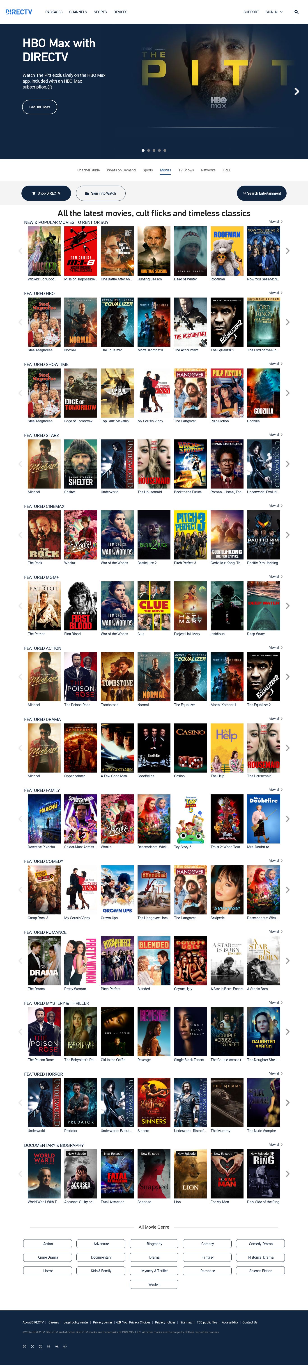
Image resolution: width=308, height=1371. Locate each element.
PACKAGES (53, 11)
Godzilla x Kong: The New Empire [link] (236, 562)
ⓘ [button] (50, 87)
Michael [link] (34, 491)
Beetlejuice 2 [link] (147, 562)
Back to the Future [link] (188, 491)
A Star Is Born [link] (257, 988)
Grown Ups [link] (109, 917)
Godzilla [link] (253, 420)
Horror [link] (48, 1270)
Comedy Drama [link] (261, 1243)
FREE (227, 170)
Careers (53, 1322)
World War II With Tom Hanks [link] (50, 1201)
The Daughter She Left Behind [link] (270, 1059)
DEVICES (120, 11)
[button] (296, 12)
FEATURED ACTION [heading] (42, 648)
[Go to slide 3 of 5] (154, 150)
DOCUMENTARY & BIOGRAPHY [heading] (54, 1145)
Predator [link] (70, 1130)
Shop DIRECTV (49, 193)
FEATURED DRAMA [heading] (42, 719)
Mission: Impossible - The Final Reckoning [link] (96, 279)
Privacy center (102, 1322)
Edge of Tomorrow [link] (78, 420)
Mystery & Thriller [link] (154, 1270)
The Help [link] (217, 775)
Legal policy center (75, 1322)
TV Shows (186, 170)
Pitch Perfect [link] (110, 988)
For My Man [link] (220, 1201)
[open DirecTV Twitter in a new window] (40, 1346)
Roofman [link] (218, 279)
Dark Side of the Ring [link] (263, 1201)
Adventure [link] (101, 1243)
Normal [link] (70, 350)
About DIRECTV (33, 1322)
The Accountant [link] (186, 350)
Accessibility (229, 1322)
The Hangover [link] (184, 420)
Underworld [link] (109, 491)
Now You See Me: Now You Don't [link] (272, 279)
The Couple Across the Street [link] (232, 1059)
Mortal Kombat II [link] (150, 350)
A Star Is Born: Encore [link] (227, 988)
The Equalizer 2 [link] (222, 350)
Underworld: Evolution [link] (263, 491)
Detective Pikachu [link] (41, 846)
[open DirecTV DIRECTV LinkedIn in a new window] (24, 1346)
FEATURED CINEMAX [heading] (44, 506)
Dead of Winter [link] (185, 279)
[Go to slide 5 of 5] (164, 150)
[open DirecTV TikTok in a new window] (65, 1346)
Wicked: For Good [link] (41, 279)
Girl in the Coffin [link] (113, 1059)
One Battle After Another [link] (119, 279)
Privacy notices (165, 1322)
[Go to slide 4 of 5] (159, 150)
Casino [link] (179, 775)
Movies (165, 170)
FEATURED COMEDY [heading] (43, 861)
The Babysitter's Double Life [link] (85, 1059)
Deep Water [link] (256, 634)
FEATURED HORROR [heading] (43, 1074)
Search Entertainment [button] (264, 193)
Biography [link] (154, 1243)
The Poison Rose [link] (77, 705)
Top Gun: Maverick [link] (115, 420)
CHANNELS (78, 11)
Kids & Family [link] (101, 1270)
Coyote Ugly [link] (183, 988)
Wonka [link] (69, 562)
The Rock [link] (35, 562)
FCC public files (206, 1322)
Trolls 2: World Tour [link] (225, 846)
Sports (148, 170)
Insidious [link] (217, 634)
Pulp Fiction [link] (220, 420)
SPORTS (100, 11)
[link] (44, 250)
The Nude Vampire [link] (261, 1130)
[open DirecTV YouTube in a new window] (57, 1346)
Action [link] (48, 1243)
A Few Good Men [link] (114, 775)
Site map (186, 1322)
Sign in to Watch (103, 193)
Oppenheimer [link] (74, 775)
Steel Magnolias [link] (40, 350)
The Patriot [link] (36, 634)
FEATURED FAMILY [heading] (42, 790)
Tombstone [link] (109, 705)
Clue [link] (141, 634)
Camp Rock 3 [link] (38, 917)
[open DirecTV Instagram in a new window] (49, 1346)
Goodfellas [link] (146, 775)
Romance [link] (207, 1270)
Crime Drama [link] (48, 1257)
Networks (208, 170)
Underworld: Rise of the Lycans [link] (197, 1130)
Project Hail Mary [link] (187, 634)
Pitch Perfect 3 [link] (185, 562)
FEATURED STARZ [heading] (41, 435)
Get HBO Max (39, 107)
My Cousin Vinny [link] (150, 420)
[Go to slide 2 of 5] (148, 150)
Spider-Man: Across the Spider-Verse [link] (91, 846)
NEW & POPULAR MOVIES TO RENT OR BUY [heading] (66, 222)
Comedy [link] (207, 1243)
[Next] (297, 91)
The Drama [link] (36, 988)
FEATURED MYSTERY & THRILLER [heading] (56, 1003)
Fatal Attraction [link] (112, 1201)
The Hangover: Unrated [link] (155, 917)
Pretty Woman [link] (75, 988)
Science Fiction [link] (260, 1270)
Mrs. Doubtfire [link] (258, 846)
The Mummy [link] (220, 1130)
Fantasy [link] (208, 1257)
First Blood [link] (72, 634)
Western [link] (154, 1284)
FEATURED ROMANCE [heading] (45, 932)
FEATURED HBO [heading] (39, 293)
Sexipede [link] (217, 917)
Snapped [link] (144, 1201)
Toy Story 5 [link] (182, 846)
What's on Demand (121, 170)
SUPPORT (251, 11)
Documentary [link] (101, 1257)
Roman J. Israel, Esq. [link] (226, 491)
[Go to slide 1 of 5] (143, 150)
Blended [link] (144, 988)
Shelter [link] (69, 491)
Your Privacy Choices (136, 1322)
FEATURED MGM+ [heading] (41, 577)
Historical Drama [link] (261, 1257)
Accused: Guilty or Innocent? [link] (85, 1201)
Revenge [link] (144, 1059)
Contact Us (249, 1322)
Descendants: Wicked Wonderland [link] (163, 846)
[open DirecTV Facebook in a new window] (32, 1346)
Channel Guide (88, 170)
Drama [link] (154, 1257)
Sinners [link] (143, 1130)
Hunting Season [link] (150, 279)
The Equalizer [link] (111, 350)
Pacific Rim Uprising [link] (262, 562)
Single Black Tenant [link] (189, 1059)
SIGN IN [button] (272, 11)
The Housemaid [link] (150, 491)
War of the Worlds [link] (114, 562)
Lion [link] (177, 1201)
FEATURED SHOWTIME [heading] (46, 364)
